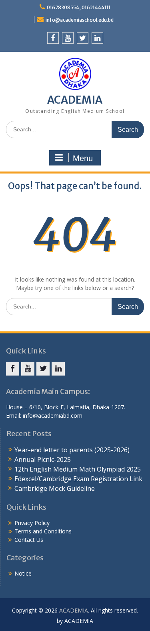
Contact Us (28, 539)
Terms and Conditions (43, 531)
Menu (83, 158)
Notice (23, 573)
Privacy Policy (32, 523)
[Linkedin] (97, 38)
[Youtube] (68, 38)
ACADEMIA (74, 99)
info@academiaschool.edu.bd (80, 20)
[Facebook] (53, 38)
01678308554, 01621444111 (78, 7)
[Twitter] (82, 38)
